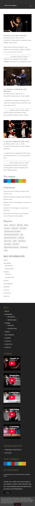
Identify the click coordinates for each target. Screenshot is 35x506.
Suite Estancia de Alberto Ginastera (15, 35)
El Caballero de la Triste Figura (12, 231)
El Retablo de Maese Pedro (11, 234)
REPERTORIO (9, 269)
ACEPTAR (17, 504)
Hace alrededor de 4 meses (11, 485)
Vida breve (7, 149)
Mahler (15, 241)
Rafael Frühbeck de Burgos (11, 247)
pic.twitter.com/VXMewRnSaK (13, 481)
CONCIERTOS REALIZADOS (12, 40)
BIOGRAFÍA (8, 265)
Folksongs (21, 238)
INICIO (6, 260)
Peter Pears (16, 244)
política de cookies (18, 501)
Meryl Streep (22, 241)
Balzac (6, 225)
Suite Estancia (13, 43)
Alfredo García (10, 38)
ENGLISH (7, 296)
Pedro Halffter (25, 96)
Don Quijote (23, 228)
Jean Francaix (7, 241)
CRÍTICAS (8, 274)
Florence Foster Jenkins (10, 238)
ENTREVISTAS (9, 277)
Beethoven (12, 225)
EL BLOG (6, 290)
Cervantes (7, 228)
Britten (26, 225)
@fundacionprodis (17, 479)
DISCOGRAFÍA (8, 284)
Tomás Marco (24, 247)
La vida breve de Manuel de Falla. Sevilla (16, 141)
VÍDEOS (6, 280)
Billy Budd (19, 225)
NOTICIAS (8, 453)
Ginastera (24, 40)
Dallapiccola (14, 228)
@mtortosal (27, 479)
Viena (5, 250)
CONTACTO (7, 293)
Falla (21, 234)
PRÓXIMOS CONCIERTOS (13, 450)
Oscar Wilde (7, 244)
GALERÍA (6, 287)
